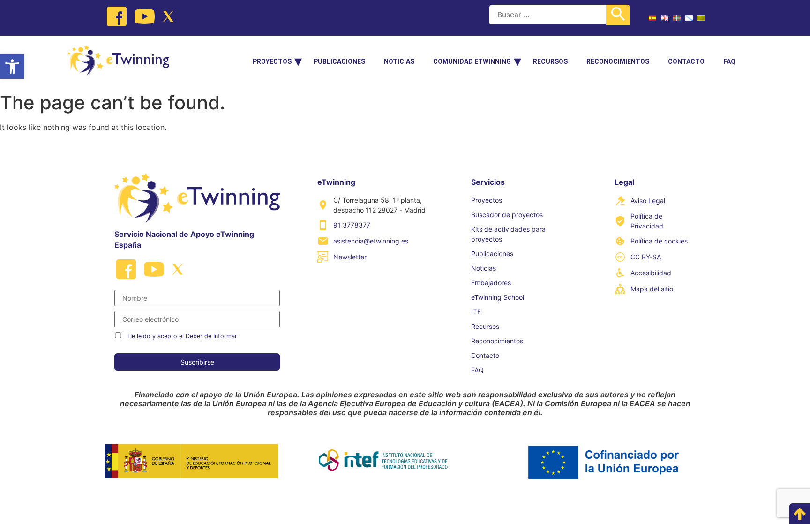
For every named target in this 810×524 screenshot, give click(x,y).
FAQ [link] (729, 61)
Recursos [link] (550, 61)
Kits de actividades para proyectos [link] (508, 234)
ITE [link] (476, 312)
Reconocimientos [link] (617, 61)
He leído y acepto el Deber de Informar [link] (182, 336)
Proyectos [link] (272, 61)
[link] (12, 66)
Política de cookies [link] (659, 241)
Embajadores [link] (491, 283)
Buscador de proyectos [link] (507, 215)
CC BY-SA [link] (645, 257)
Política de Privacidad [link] (646, 221)
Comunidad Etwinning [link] (472, 61)
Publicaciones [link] (339, 61)
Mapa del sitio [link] (651, 289)
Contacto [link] (686, 61)
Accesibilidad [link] (650, 273)
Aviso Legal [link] (647, 201)
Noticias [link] (399, 61)
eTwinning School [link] (497, 297)
